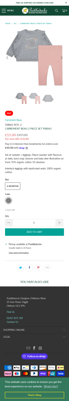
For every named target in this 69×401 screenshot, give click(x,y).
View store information (19, 252)
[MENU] (2, 10)
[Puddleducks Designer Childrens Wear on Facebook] (34, 348)
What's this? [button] (51, 386)
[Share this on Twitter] (20, 267)
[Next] (61, 57)
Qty (7, 216)
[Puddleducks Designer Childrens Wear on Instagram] (40, 348)
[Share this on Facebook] (29, 267)
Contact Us (12, 321)
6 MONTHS (12, 186)
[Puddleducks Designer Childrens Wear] (34, 11)
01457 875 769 (15, 318)
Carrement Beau (13, 120)
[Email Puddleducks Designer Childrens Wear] (28, 348)
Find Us (11, 312)
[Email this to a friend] (47, 267)
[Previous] (7, 57)
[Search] (56, 10)
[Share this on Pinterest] (38, 267)
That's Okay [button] (34, 395)
